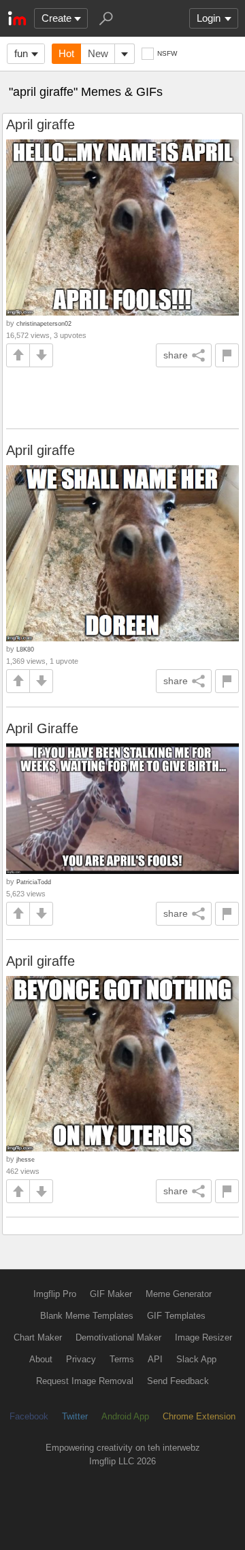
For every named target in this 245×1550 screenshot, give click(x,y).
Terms (122, 1359)
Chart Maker (38, 1337)
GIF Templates (176, 1316)
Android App (125, 1416)
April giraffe (40, 124)
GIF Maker (111, 1294)
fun (21, 53)
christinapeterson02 (43, 323)
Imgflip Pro (54, 1294)
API (155, 1359)
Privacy (81, 1359)
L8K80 (25, 649)
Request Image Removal (84, 1381)
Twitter (75, 1416)
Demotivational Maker (118, 1337)
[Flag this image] (227, 355)
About (40, 1359)
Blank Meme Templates (86, 1316)
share (175, 355)
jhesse (25, 1159)
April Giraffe (42, 728)
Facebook (29, 1416)
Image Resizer (203, 1337)
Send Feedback (178, 1381)
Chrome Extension (199, 1416)
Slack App (196, 1359)
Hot (66, 53)
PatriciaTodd (33, 882)
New (98, 53)
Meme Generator (179, 1294)
